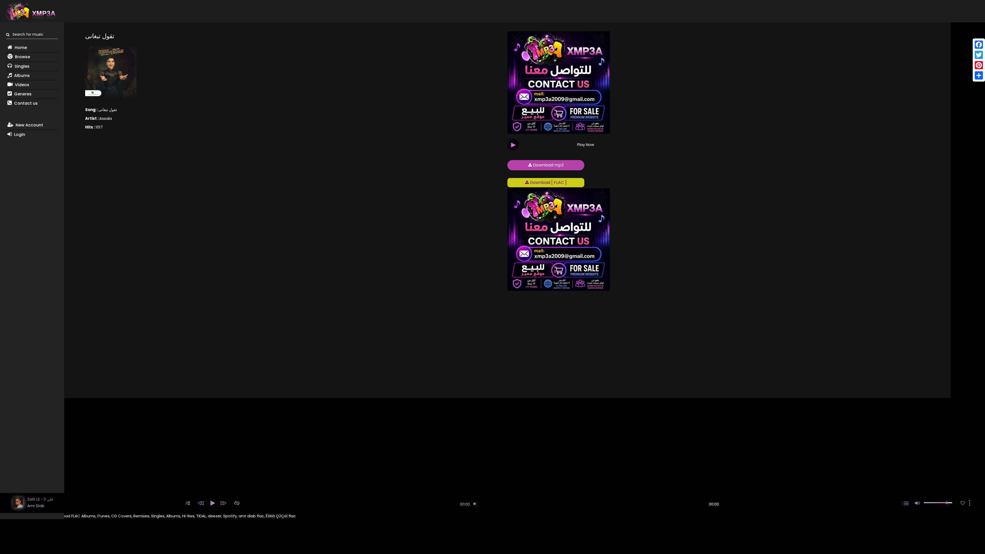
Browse (22, 57)
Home (20, 48)
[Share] (979, 75)
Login (19, 134)
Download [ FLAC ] (548, 182)
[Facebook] (979, 44)
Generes (22, 94)
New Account (29, 125)
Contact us (25, 103)
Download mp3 (548, 165)
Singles (21, 66)
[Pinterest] (979, 65)
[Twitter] (979, 55)
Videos (21, 85)
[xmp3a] (30, 11)
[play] (962, 503)
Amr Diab (35, 505)
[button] (188, 503)
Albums (21, 75)
